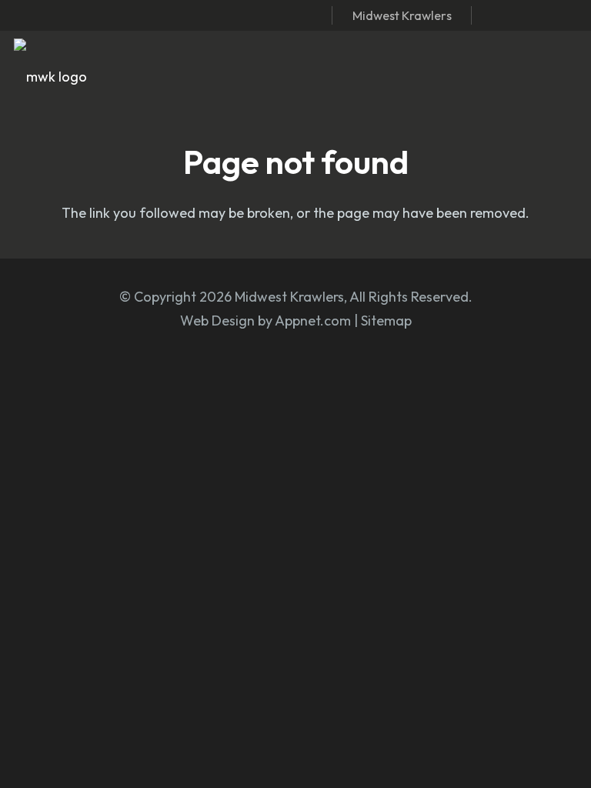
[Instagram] (522, 15)
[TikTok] (547, 15)
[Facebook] (496, 15)
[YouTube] (571, 15)
